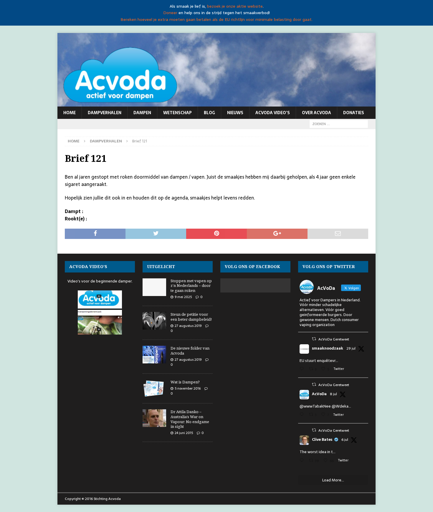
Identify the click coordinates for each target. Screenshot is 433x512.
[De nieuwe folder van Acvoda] (154, 354)
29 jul (351, 348)
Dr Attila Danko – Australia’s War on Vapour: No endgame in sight (190, 419)
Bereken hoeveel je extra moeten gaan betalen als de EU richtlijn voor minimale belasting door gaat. (216, 19)
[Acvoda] (216, 103)
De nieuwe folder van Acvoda (190, 350)
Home (69, 112)
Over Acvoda (316, 112)
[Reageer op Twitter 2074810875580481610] (303, 415)
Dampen (142, 112)
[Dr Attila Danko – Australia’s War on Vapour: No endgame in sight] (154, 418)
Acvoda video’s (272, 112)
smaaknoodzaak (327, 348)
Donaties (353, 112)
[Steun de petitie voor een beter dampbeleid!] (154, 321)
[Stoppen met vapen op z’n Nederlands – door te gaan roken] (154, 287)
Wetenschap (177, 112)
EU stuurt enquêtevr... (319, 361)
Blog (209, 112)
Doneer (170, 12)
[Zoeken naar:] (338, 123)
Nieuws (235, 112)
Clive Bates (322, 440)
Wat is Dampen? (185, 382)
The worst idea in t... (318, 452)
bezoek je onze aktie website (235, 6)
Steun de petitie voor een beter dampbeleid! (191, 317)
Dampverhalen (104, 112)
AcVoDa (319, 394)
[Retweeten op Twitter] (314, 339)
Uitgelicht (161, 266)
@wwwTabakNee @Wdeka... (325, 406)
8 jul (333, 394)
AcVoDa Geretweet (333, 339)
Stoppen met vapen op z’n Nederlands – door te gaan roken (191, 285)
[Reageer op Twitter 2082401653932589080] (303, 369)
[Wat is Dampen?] (154, 388)
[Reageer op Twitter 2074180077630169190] (303, 461)
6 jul (344, 440)
